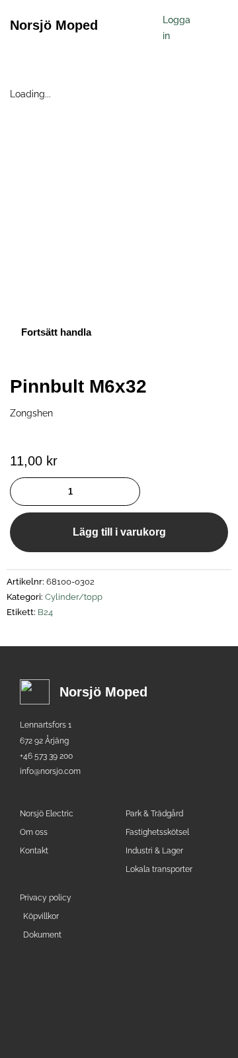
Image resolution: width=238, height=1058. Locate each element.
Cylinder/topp (73, 597)
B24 (45, 612)
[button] (138, 25)
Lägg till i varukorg (119, 532)
